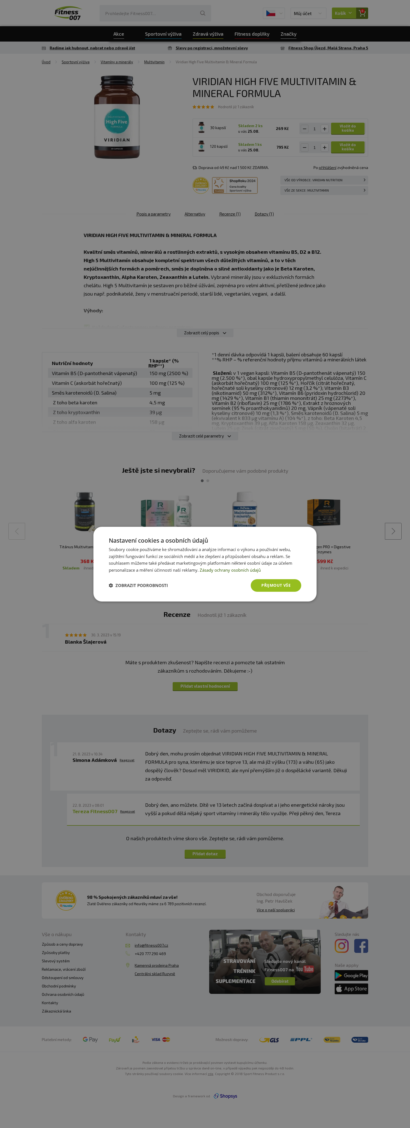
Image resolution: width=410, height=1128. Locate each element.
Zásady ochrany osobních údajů (230, 570)
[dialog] (205, 563)
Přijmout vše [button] (276, 585)
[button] (138, 585)
